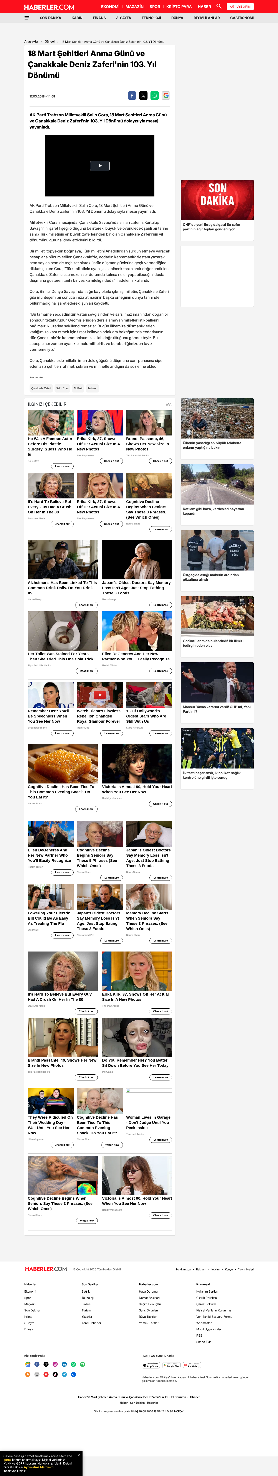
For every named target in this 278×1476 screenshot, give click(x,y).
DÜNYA (177, 18)
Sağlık (86, 1291)
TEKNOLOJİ (151, 18)
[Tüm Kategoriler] (27, 17)
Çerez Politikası (206, 1304)
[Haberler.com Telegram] (64, 1375)
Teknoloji (88, 1298)
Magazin (30, 1304)
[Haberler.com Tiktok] (55, 1375)
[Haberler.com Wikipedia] (36, 1375)
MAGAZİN (135, 6)
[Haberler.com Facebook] (36, 1364)
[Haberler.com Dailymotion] (73, 1375)
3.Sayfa (29, 1323)
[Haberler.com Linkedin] (64, 1364)
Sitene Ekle (204, 1342)
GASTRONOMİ (242, 18)
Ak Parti (78, 388)
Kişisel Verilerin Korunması (214, 1310)
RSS (199, 1335)
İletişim (215, 1269)
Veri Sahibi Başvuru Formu (214, 1316)
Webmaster (204, 1323)
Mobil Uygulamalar (208, 1329)
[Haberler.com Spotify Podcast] (82, 1364)
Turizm (86, 1310)
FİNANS (99, 18)
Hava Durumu (148, 1291)
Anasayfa (31, 41)
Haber (124, 1402)
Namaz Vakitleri (149, 1298)
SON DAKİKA (50, 18)
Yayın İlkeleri (246, 1269)
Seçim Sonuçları (150, 1304)
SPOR (155, 6)
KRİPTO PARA (179, 6)
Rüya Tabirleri (148, 1316)
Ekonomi (30, 1291)
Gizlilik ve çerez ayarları (108, 1411)
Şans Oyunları (148, 1310)
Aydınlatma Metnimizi (38, 1467)
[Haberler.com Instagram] (55, 1364)
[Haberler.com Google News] (27, 1364)
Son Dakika (32, 1310)
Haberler (30, 1284)
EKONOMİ (110, 6)
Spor (27, 1298)
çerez (7, 1459)
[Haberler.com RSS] (27, 1375)
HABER (204, 6)
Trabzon (92, 388)
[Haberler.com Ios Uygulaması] (151, 1365)
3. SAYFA (123, 18)
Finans (86, 1304)
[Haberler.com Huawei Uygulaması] (192, 1365)
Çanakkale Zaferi (41, 388)
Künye (229, 1269)
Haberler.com (148, 1284)
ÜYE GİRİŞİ (243, 6)
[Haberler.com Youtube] (46, 1375)
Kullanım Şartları (207, 1291)
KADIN (77, 18)
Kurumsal (203, 1284)
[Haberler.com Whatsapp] (73, 1364)
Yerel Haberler (91, 1323)
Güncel (50, 41)
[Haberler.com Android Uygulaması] (171, 1365)
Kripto (28, 1316)
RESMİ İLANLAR (207, 18)
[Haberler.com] (46, 1269)
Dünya (28, 1329)
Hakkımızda (183, 1269)
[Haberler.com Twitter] (46, 1364)
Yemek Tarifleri (149, 1323)
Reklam (200, 1269)
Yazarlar (87, 1316)
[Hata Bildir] (131, 1411)
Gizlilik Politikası (206, 1298)
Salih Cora (62, 388)
